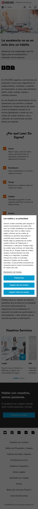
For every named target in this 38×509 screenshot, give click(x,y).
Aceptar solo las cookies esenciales (19, 286)
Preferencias (19, 278)
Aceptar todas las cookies (19, 292)
